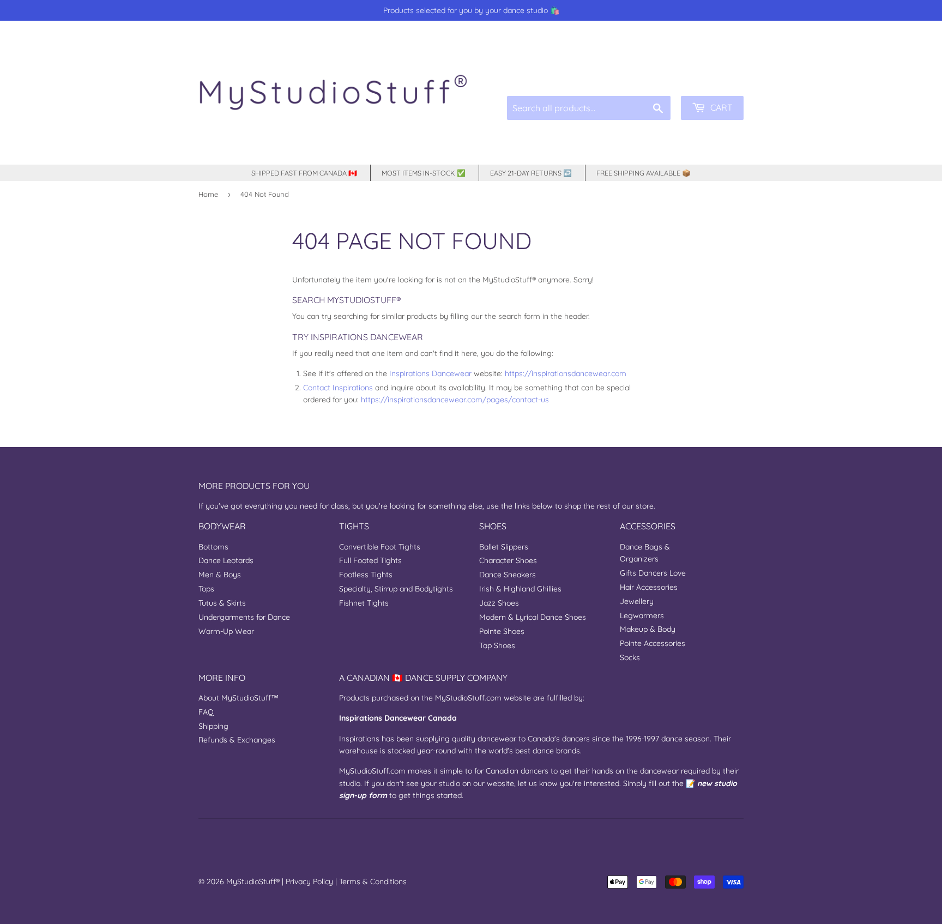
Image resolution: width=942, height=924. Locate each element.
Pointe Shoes (501, 631)
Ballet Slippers (503, 547)
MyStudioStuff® (253, 881)
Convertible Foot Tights (379, 547)
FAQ (206, 712)
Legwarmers (642, 615)
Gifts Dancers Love (653, 573)
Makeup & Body (647, 629)
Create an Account (715, 71)
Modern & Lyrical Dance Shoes (532, 617)
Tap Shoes (497, 645)
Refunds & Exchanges (236, 740)
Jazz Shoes (499, 603)
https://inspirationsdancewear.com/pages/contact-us (455, 399)
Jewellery (637, 601)
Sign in (661, 71)
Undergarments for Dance (244, 617)
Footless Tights (365, 574)
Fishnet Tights (364, 603)
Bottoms (213, 547)
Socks (630, 657)
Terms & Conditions (373, 881)
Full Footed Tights (370, 560)
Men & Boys (219, 574)
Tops (206, 589)
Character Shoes (508, 560)
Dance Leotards (225, 560)
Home (208, 194)
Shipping (213, 726)
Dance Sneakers (507, 574)
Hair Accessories (649, 587)
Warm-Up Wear (226, 631)
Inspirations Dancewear (430, 373)
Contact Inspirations (338, 387)
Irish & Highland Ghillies (520, 589)
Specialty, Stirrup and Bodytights (396, 589)
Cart (720, 107)
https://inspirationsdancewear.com (565, 373)
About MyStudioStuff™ (238, 698)
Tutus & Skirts (222, 603)
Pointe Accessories (652, 643)
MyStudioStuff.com (468, 698)
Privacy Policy (309, 881)
